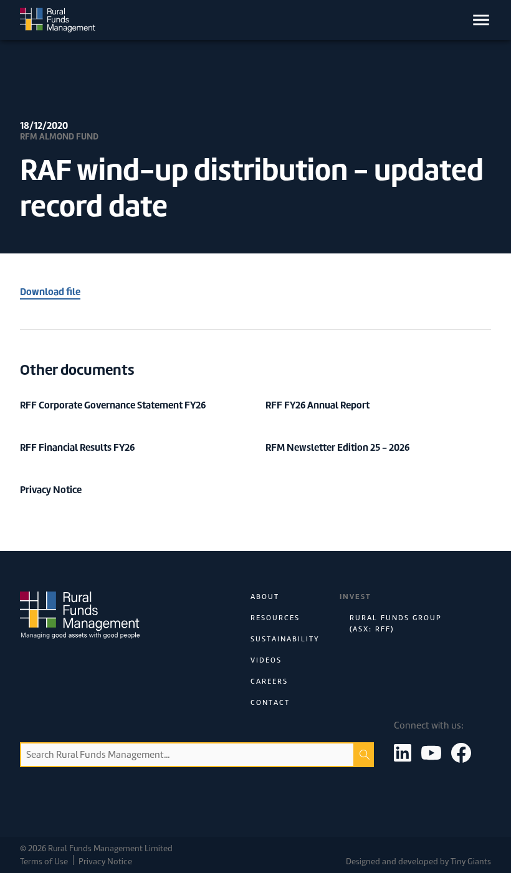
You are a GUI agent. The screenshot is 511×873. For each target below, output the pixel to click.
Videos (266, 660)
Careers (269, 681)
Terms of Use (44, 861)
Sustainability (285, 639)
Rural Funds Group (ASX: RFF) (396, 623)
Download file (50, 291)
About (265, 597)
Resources (275, 618)
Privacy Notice (105, 861)
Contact (270, 702)
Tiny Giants (471, 861)
